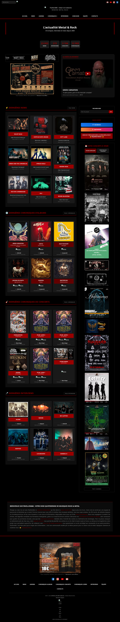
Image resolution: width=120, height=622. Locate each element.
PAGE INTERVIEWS (70, 393)
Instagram (97, 129)
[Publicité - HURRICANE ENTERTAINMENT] (32, 78)
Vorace (19, 380)
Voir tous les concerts (102, 150)
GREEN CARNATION (70, 90)
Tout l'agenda (96, 489)
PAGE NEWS (72, 108)
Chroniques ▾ (52, 16)
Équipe (104, 584)
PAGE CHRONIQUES (69, 213)
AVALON (19, 253)
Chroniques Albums (45, 584)
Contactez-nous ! (26, 527)
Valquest (19, 423)
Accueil (24, 16)
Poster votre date (90, 150)
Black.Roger (19, 343)
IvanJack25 (64, 253)
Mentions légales (60, 597)
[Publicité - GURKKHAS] (60, 557)
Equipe (85, 16)
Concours (75, 16)
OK (111, 111)
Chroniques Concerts (63, 584)
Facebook (97, 125)
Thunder (19, 457)
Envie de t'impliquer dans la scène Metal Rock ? (96, 136)
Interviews (64, 16)
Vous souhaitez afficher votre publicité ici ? (32, 95)
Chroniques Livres (80, 584)
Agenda (41, 16)
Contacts (94, 16)
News (33, 16)
